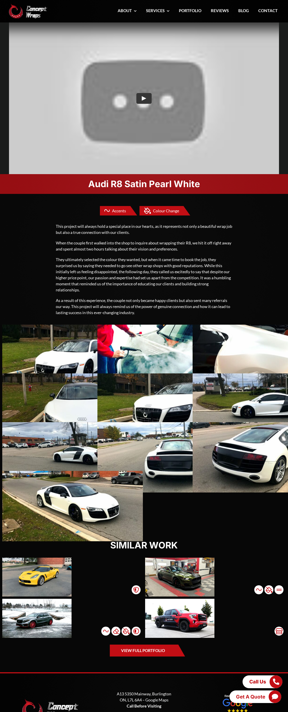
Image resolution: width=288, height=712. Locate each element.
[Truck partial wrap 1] (179, 600)
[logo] (28, 5)
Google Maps (157, 699)
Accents (119, 210)
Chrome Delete (115, 631)
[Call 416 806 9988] (276, 681)
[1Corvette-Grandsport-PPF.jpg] (37, 559)
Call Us (257, 682)
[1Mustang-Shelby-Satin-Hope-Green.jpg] (179, 559)
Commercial (279, 631)
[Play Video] (144, 98)
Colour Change (166, 210)
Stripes (279, 589)
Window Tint (136, 631)
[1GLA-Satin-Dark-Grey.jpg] (37, 600)
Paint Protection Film (136, 589)
